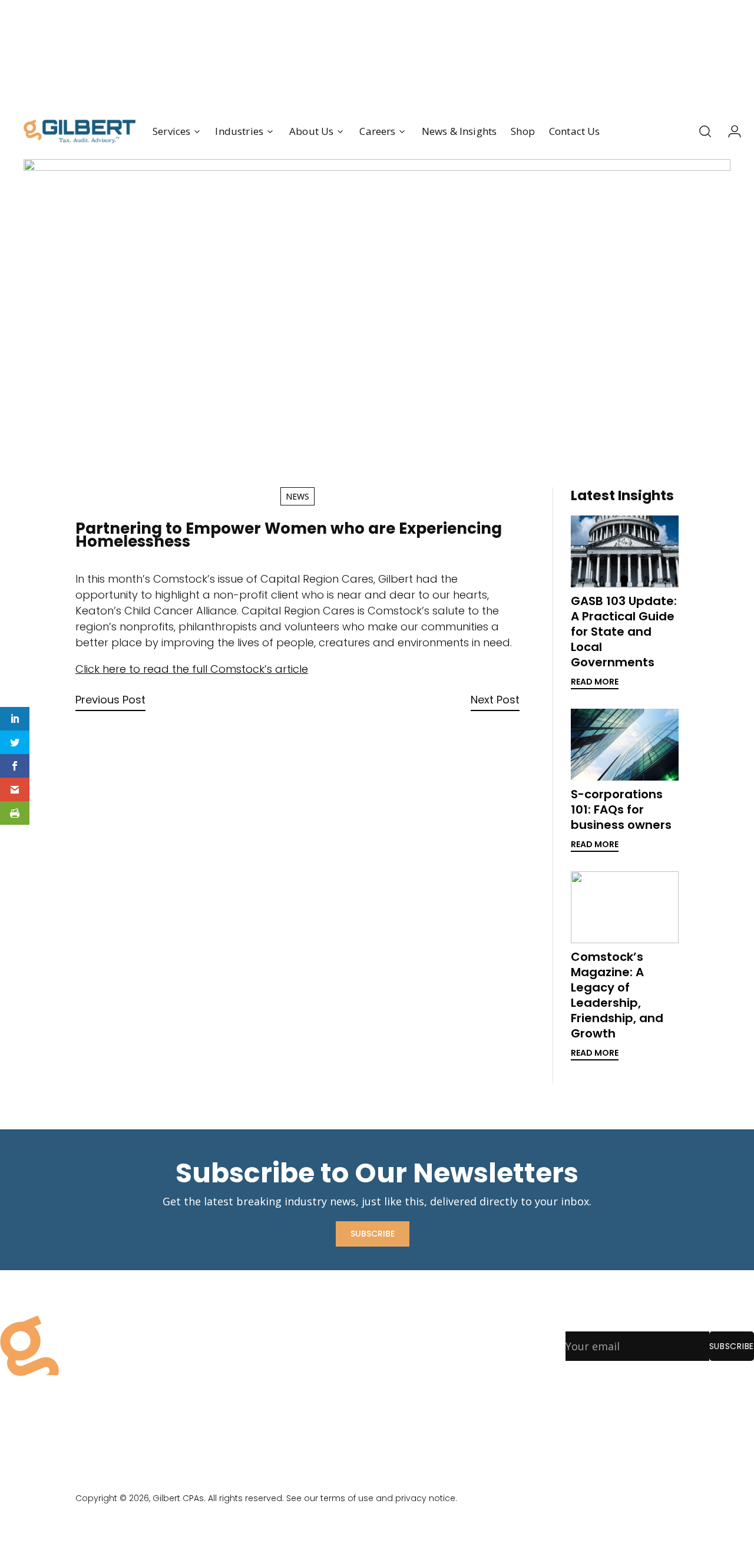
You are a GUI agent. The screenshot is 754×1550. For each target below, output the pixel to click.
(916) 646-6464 (413, 1380)
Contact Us (574, 131)
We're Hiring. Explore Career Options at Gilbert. (377, 51)
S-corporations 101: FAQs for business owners (621, 809)
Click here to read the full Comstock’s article (191, 669)
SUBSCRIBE (372, 1234)
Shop (523, 131)
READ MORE (595, 682)
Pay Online (253, 1394)
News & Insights (459, 131)
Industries (239, 131)
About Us (250, 1348)
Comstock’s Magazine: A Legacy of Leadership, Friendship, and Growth (617, 995)
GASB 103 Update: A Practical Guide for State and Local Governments (624, 631)
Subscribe (731, 1346)
